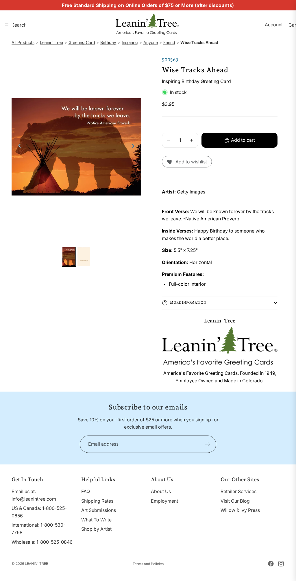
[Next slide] (134, 147)
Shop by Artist (96, 529)
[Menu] (6, 25)
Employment (164, 500)
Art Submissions (98, 510)
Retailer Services (238, 491)
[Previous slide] (18, 147)
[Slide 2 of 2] (83, 256)
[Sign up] (207, 444)
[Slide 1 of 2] (68, 256)
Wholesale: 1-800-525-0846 (42, 542)
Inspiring (130, 42)
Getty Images (191, 192)
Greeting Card (82, 42)
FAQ (85, 491)
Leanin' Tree (51, 42)
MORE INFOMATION (188, 302)
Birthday (108, 42)
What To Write (96, 520)
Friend (169, 42)
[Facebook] (270, 563)
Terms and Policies (148, 564)
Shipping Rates (97, 500)
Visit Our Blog (235, 500)
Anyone (150, 42)
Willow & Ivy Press (240, 510)
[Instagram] (281, 563)
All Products (23, 42)
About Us (161, 491)
